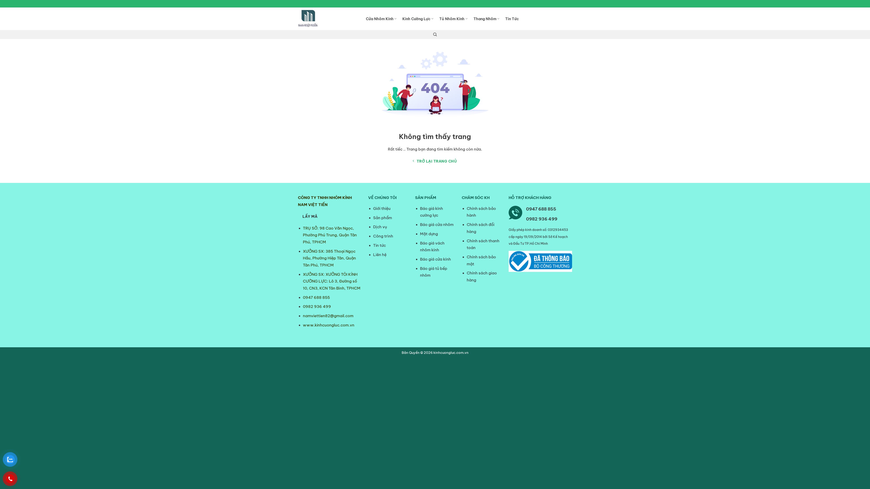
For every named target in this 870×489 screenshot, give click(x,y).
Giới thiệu (382, 208)
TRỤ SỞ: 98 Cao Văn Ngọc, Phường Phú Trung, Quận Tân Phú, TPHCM (330, 235)
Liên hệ (380, 254)
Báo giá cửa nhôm (437, 224)
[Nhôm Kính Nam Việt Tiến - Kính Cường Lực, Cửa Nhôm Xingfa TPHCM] (328, 18)
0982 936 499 (317, 306)
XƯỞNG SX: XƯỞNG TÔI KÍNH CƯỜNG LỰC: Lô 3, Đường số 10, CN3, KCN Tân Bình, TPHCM (331, 281)
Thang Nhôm (485, 19)
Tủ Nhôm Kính (451, 19)
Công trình (383, 236)
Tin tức (379, 245)
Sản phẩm (382, 217)
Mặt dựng (429, 233)
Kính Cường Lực (416, 19)
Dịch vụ (380, 226)
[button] (435, 34)
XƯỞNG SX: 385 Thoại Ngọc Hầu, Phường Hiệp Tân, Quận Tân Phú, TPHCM (329, 258)
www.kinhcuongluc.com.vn (328, 325)
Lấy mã (309, 216)
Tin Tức (512, 19)
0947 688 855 (316, 297)
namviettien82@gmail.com (328, 315)
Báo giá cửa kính (436, 259)
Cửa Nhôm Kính (380, 19)
